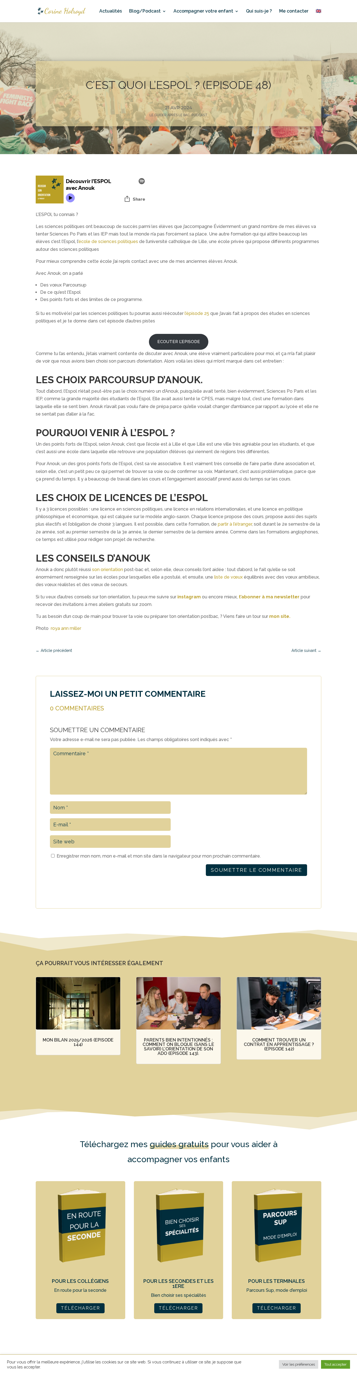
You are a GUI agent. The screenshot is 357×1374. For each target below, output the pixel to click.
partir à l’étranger (235, 524)
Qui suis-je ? (259, 11)
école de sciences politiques (108, 241)
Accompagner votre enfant (203, 11)
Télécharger (80, 1308)
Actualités (110, 11)
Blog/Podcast (145, 11)
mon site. (279, 616)
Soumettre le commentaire (256, 870)
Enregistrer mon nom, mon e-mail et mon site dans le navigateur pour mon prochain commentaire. (159, 856)
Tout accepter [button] (335, 1364)
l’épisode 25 (197, 313)
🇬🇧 (318, 11)
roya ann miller (66, 628)
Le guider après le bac (169, 115)
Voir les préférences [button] (298, 1364)
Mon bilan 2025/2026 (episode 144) (78, 1042)
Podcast (200, 115)
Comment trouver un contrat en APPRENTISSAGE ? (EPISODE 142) (279, 1044)
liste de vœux (228, 577)
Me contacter (293, 11)
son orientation (107, 569)
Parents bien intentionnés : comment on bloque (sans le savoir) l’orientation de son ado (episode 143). (178, 1046)
